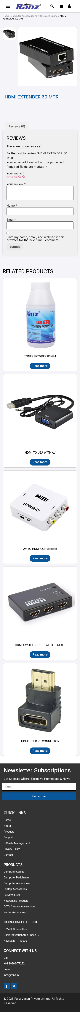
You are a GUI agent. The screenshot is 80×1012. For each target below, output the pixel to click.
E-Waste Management (17, 843)
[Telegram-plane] (14, 986)
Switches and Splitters (47, 15)
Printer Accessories (15, 912)
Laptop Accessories (15, 889)
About (7, 825)
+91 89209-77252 (14, 963)
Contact (8, 854)
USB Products (12, 894)
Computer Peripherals (17, 877)
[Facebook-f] (7, 986)
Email (12, 219)
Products (9, 831)
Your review (16, 184)
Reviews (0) (17, 126)
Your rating (16, 173)
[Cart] (61, 6)
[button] (8, 6)
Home (6, 15)
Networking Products (16, 900)
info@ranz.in (11, 975)
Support (8, 837)
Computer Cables (14, 871)
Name (12, 205)
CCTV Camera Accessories (19, 906)
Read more (40, 366)
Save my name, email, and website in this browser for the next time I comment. (35, 238)
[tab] (17, 126)
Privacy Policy (12, 848)
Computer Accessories (22, 15)
